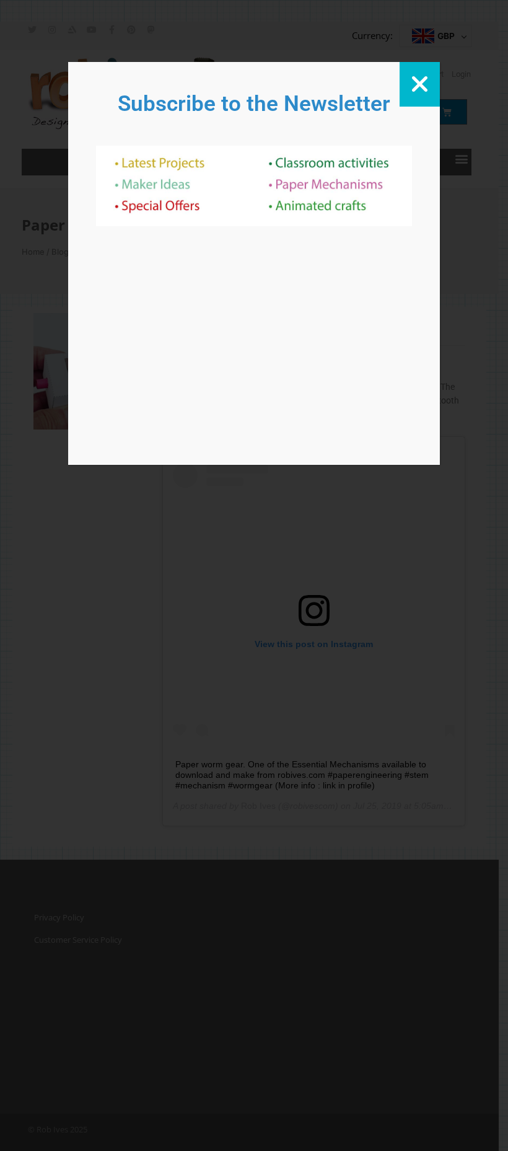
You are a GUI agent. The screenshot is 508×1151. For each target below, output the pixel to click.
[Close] (420, 84)
